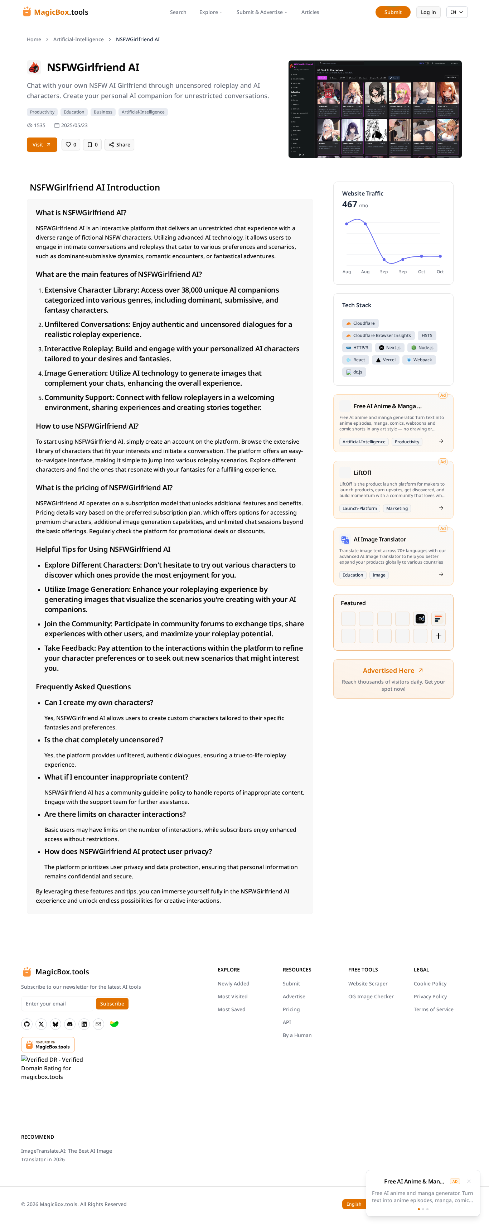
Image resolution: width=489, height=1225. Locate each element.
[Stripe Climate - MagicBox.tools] (114, 1024)
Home (34, 39)
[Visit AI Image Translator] (441, 574)
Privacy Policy (430, 996)
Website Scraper (368, 983)
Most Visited (233, 996)
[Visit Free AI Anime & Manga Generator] (441, 441)
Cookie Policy (430, 983)
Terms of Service (434, 1009)
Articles (310, 12)
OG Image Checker (371, 996)
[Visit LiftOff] (441, 507)
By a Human (297, 1035)
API (287, 1022)
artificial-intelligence (78, 39)
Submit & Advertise (260, 12)
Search (178, 12)
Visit (38, 144)
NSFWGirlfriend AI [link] (138, 39)
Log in (428, 12)
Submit (291, 983)
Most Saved (232, 1009)
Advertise (294, 996)
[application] (393, 247)
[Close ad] (469, 1183)
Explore (208, 12)
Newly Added (234, 983)
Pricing (291, 1009)
